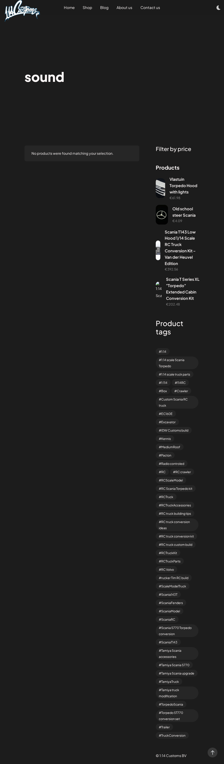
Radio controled (172, 463)
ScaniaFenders (172, 603)
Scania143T (169, 594)
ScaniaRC (168, 619)
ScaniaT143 (169, 642)
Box (164, 391)
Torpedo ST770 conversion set (171, 716)
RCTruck (167, 497)
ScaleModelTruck (173, 586)
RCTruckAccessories (176, 505)
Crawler (182, 391)
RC (163, 472)
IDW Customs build (174, 430)
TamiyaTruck (170, 681)
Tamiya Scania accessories (170, 653)
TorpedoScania (172, 704)
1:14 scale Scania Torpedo (171, 363)
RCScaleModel (172, 480)
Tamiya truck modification (169, 693)
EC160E (167, 414)
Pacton (166, 455)
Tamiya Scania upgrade (177, 673)
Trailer (165, 727)
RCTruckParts (170, 561)
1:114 (164, 383)
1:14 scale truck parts (175, 374)
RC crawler (183, 472)
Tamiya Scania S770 (175, 665)
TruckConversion (173, 735)
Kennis (166, 439)
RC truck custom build (176, 544)
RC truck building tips (176, 513)
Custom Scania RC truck (173, 402)
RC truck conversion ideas (174, 525)
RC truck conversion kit (177, 536)
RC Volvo (167, 569)
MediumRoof (170, 447)
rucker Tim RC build (174, 578)
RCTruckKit (169, 553)
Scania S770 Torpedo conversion (175, 631)
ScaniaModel (170, 611)
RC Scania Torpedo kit (176, 488)
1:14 (163, 351)
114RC (181, 383)
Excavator (168, 422)
